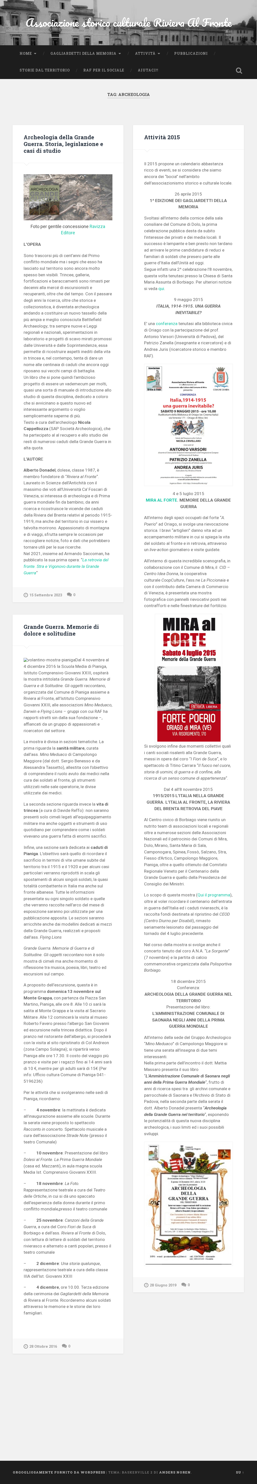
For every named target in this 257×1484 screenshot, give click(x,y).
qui (161, 288)
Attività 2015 (162, 137)
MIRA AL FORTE (161, 500)
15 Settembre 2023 (45, 595)
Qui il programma (214, 894)
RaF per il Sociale (103, 70)
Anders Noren (175, 1472)
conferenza (166, 323)
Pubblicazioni (191, 53)
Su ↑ (240, 1472)
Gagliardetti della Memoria (83, 53)
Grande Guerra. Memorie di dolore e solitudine (61, 630)
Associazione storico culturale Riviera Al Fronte (129, 22)
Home (26, 53)
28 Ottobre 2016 (43, 1346)
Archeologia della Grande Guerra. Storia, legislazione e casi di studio (63, 143)
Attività (145, 53)
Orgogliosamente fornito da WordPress (59, 1472)
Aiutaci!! (148, 70)
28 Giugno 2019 (163, 1285)
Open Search (239, 70)
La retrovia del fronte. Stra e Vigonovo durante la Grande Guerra (66, 566)
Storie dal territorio (45, 70)
